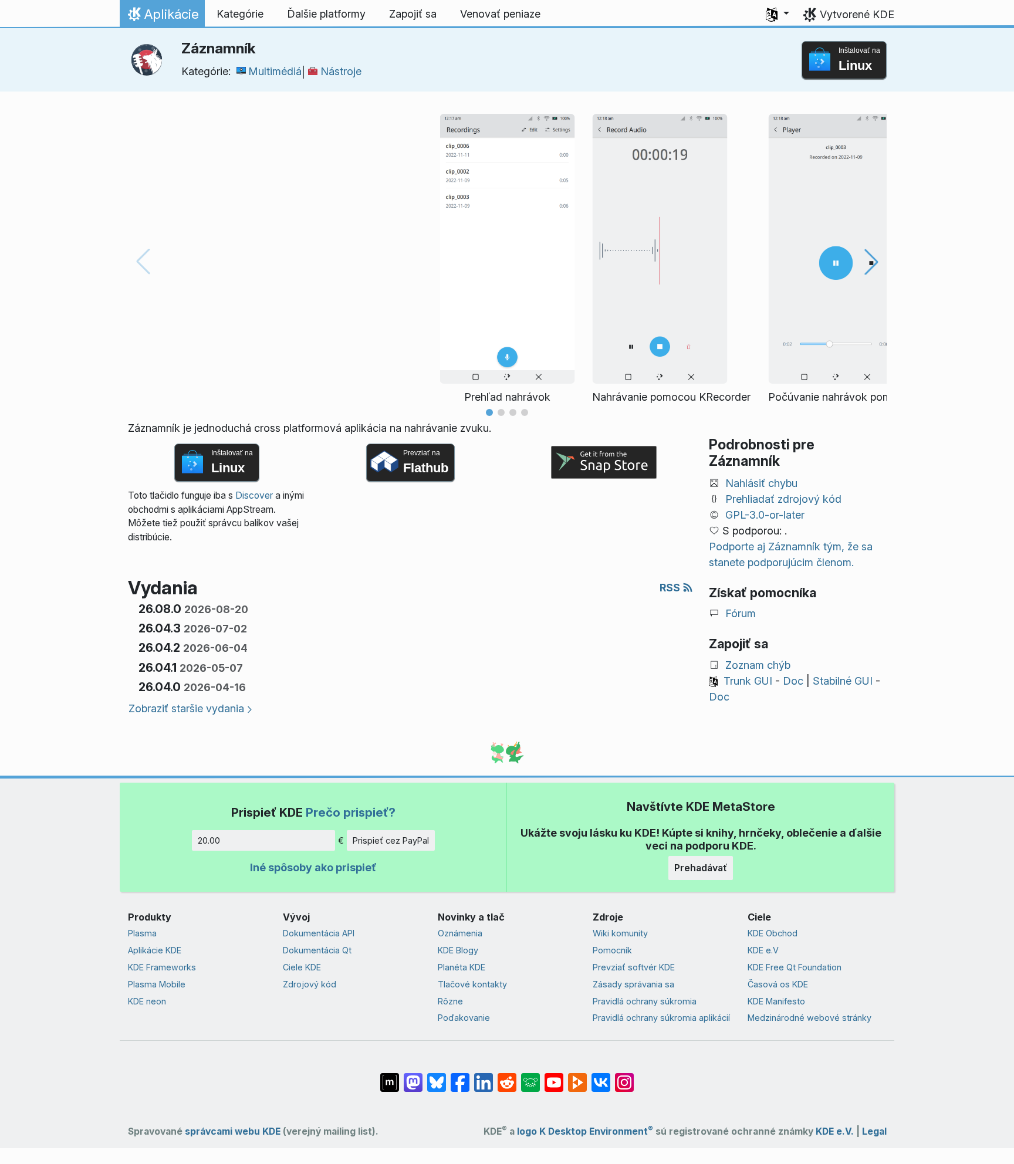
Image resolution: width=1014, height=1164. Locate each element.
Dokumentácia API (318, 933)
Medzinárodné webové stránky (809, 1018)
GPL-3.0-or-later (765, 515)
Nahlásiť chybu (761, 483)
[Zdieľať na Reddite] (507, 1076)
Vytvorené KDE (857, 14)
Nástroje (340, 71)
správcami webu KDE (232, 1131)
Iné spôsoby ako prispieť (313, 867)
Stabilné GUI (843, 681)
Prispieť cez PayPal (391, 840)
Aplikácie (162, 17)
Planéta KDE (461, 967)
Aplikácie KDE (154, 950)
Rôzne (450, 1001)
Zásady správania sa (633, 984)
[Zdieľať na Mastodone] (413, 1076)
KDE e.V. (835, 1131)
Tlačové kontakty (472, 984)
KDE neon (147, 1001)
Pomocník (612, 950)
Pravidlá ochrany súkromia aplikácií (661, 1018)
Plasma (142, 933)
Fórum (740, 613)
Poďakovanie (464, 1018)
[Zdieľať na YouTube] (554, 1076)
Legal (874, 1131)
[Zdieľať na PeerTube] (577, 1076)
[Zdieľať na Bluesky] (436, 1076)
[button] (777, 14)
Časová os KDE (778, 984)
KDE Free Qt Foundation (794, 967)
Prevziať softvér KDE (634, 967)
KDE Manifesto (776, 1001)
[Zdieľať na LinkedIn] (483, 1076)
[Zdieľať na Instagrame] (624, 1076)
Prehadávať (700, 868)
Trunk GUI (748, 681)
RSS (671, 587)
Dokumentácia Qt (317, 950)
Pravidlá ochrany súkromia (645, 1001)
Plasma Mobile (156, 984)
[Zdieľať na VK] (601, 1076)
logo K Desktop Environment (585, 1131)
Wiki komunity (620, 933)
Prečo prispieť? (351, 812)
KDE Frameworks (162, 967)
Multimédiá (275, 71)
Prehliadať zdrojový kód (783, 499)
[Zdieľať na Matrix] (389, 1076)
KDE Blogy (458, 950)
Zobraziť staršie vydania (186, 708)
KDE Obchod (772, 933)
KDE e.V (763, 950)
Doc (793, 681)
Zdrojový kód (309, 984)
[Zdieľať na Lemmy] (530, 1076)
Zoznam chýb (757, 665)
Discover (254, 495)
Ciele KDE (302, 967)
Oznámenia (460, 933)
